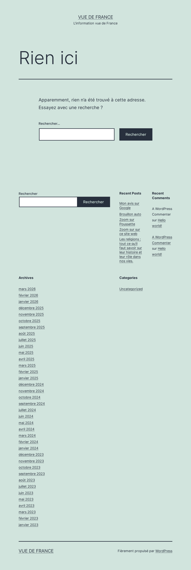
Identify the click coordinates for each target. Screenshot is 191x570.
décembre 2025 (31, 308)
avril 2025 (26, 359)
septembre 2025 (32, 327)
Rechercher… (49, 123)
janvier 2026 (28, 302)
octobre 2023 (29, 467)
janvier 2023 (28, 525)
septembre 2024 (32, 404)
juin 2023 (26, 493)
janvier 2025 (28, 378)
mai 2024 (26, 423)
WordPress (163, 551)
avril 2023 (26, 506)
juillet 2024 (27, 410)
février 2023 (28, 518)
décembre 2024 (31, 384)
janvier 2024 (28, 448)
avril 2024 (27, 429)
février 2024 (28, 442)
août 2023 (27, 480)
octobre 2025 (29, 321)
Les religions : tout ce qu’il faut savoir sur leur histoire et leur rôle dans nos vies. (130, 250)
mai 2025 (26, 352)
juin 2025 (26, 346)
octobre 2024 (29, 397)
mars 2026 (27, 289)
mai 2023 (26, 499)
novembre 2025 (31, 314)
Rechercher (28, 194)
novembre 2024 (31, 391)
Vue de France (95, 17)
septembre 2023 (32, 474)
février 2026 (28, 295)
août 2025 (27, 333)
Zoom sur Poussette (127, 222)
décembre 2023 (31, 454)
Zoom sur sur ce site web (129, 231)
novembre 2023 (31, 461)
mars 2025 (27, 365)
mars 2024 (27, 435)
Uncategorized (131, 289)
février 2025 (28, 372)
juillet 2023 (27, 486)
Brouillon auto (130, 214)
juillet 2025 (27, 340)
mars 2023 (27, 512)
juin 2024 (26, 416)
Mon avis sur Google (129, 205)
